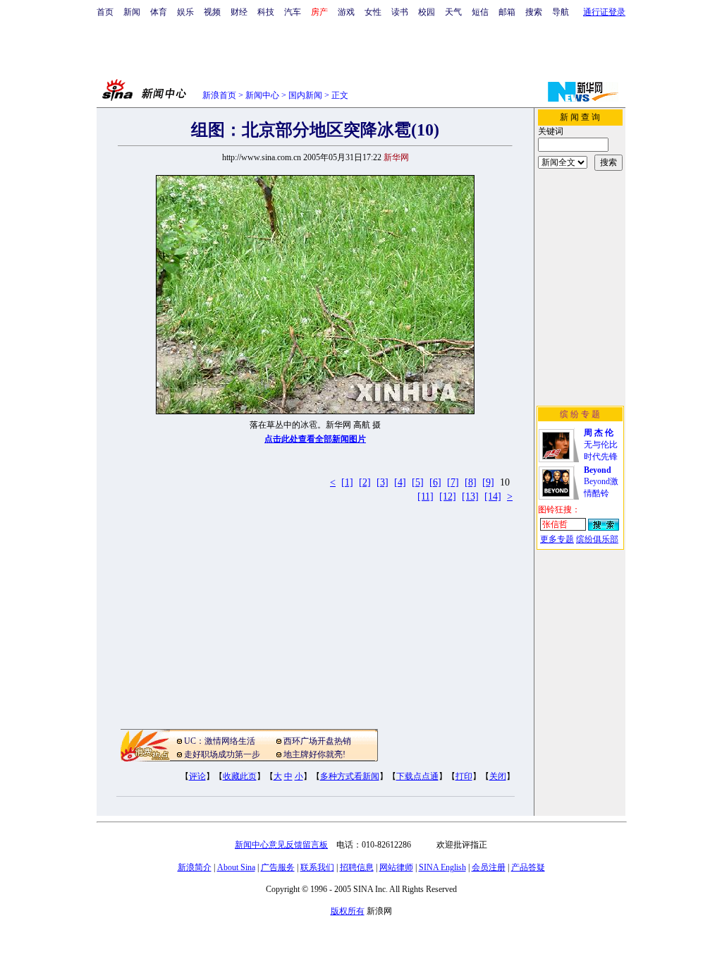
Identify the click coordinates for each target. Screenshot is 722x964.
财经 (239, 12)
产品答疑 (528, 867)
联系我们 (317, 867)
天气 (453, 12)
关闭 (497, 776)
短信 (480, 12)
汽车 (292, 12)
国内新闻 (305, 95)
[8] (471, 482)
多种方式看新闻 (349, 776)
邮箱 (506, 12)
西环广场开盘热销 (317, 741)
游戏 (346, 12)
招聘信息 (357, 867)
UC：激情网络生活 (219, 741)
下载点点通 (417, 776)
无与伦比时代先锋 (601, 445)
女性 (373, 12)
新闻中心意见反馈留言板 (281, 845)
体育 (158, 12)
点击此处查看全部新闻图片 (315, 439)
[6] (435, 482)
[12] (447, 496)
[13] (470, 496)
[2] (365, 482)
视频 (212, 12)
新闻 (131, 12)
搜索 (533, 12)
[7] (453, 482)
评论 (197, 776)
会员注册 (489, 867)
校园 (426, 12)
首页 (105, 12)
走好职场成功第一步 (222, 754)
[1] (347, 482)
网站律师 (396, 867)
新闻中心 (262, 95)
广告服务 (278, 867)
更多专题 (557, 539)
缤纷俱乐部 (597, 539)
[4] (400, 482)
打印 (463, 776)
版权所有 (348, 911)
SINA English (442, 867)
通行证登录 (604, 12)
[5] (418, 482)
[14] (492, 496)
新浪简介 (195, 867)
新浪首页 (219, 95)
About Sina (236, 867)
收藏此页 (240, 776)
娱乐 (185, 12)
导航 (560, 12)
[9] (488, 482)
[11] (425, 496)
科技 (265, 12)
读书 (399, 12)
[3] (382, 482)
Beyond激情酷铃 (601, 481)
